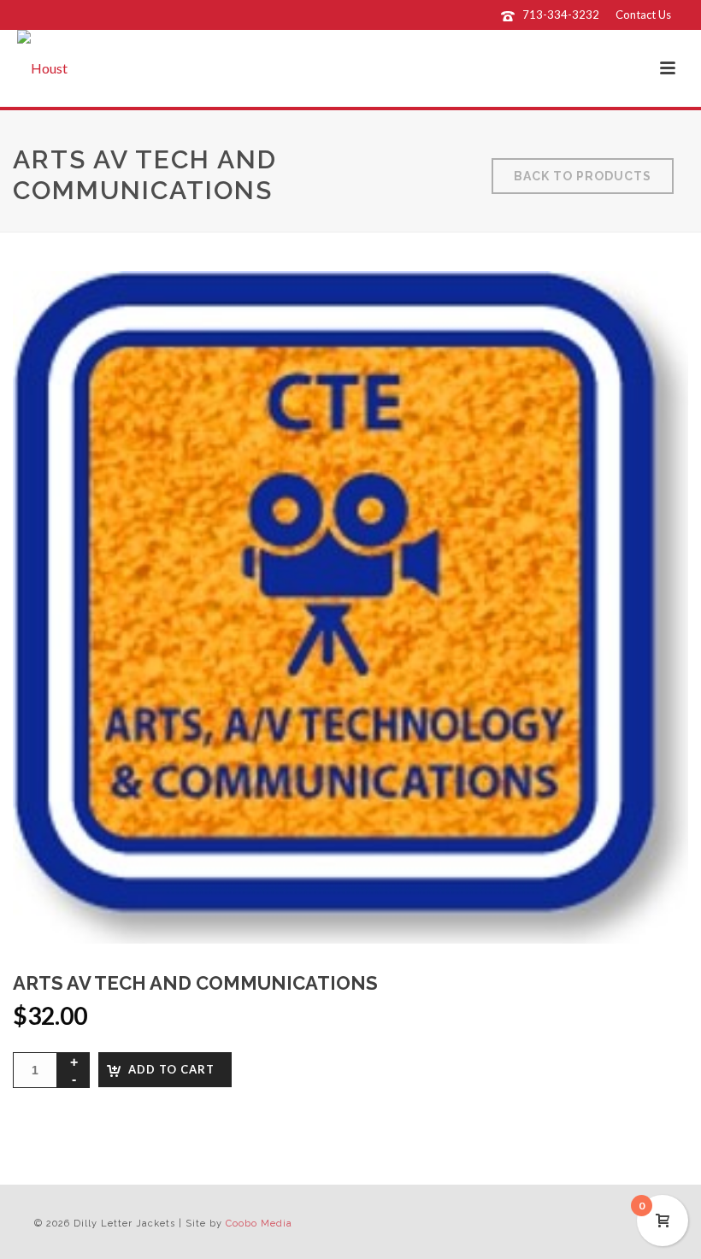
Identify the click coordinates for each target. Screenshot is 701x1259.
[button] (653, 306)
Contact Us (643, 14)
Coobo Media (259, 1223)
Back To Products (582, 176)
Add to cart (171, 1069)
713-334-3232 (560, 14)
